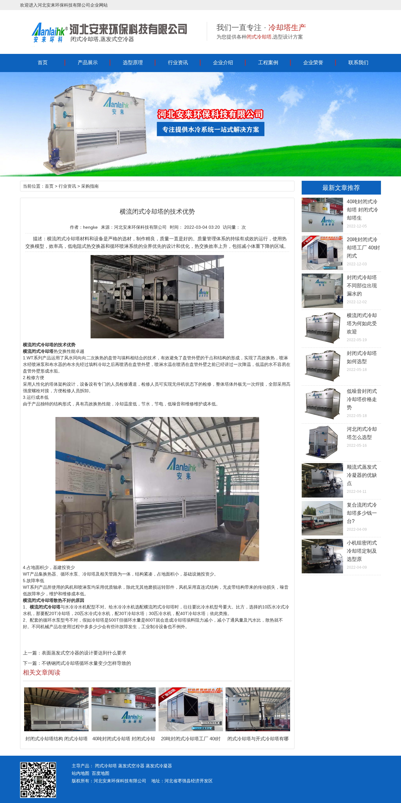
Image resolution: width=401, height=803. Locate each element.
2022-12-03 (363, 251)
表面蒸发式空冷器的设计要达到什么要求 (84, 652)
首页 (43, 62)
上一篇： (32, 652)
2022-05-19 (362, 327)
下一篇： (32, 663)
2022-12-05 (362, 213)
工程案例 (268, 62)
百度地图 (100, 773)
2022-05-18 (362, 361)
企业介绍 (223, 62)
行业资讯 (178, 62)
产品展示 (88, 62)
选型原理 (133, 62)
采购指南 (90, 186)
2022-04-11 (362, 479)
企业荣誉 (313, 62)
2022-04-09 (362, 517)
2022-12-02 (362, 289)
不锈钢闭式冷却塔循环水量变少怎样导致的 (86, 663)
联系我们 (358, 62)
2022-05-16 (362, 437)
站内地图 (80, 773)
